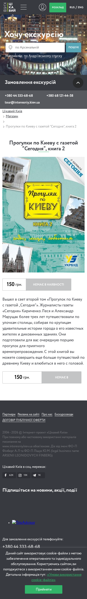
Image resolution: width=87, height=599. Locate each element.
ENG (80, 7)
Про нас (47, 414)
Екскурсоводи (64, 414)
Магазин (12, 116)
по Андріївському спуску (43, 56)
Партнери (8, 414)
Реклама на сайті (28, 414)
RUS (72, 7)
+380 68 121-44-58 (59, 95)
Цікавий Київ (12, 111)
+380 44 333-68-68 (19, 95)
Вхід (42, 7)
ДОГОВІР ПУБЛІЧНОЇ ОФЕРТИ (23, 420)
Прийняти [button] (43, 589)
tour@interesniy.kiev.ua (22, 102)
